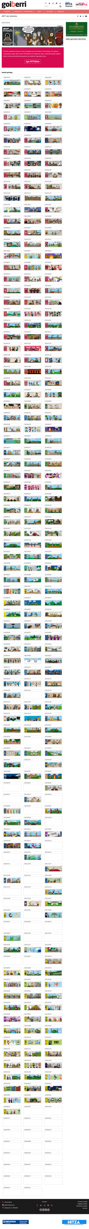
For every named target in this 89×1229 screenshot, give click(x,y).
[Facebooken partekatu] (78, 16)
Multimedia (50, 11)
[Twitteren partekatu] (80, 16)
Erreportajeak (28, 11)
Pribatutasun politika (81, 1206)
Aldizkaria (7, 11)
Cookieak (84, 1208)
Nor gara (44, 1201)
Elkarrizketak (18, 11)
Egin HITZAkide (33, 61)
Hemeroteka (60, 11)
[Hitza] (74, 1222)
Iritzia (39, 11)
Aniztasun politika (82, 1201)
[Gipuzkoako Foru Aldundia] (16, 1222)
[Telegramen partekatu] (86, 16)
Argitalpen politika (82, 1204)
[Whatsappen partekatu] (83, 16)
